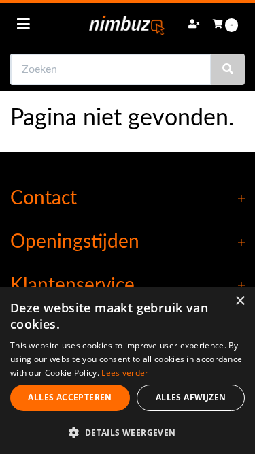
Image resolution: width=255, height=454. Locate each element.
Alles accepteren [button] (70, 397)
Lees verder (124, 372)
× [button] (240, 301)
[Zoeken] (228, 69)
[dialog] (127, 370)
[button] (127, 431)
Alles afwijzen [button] (191, 397)
